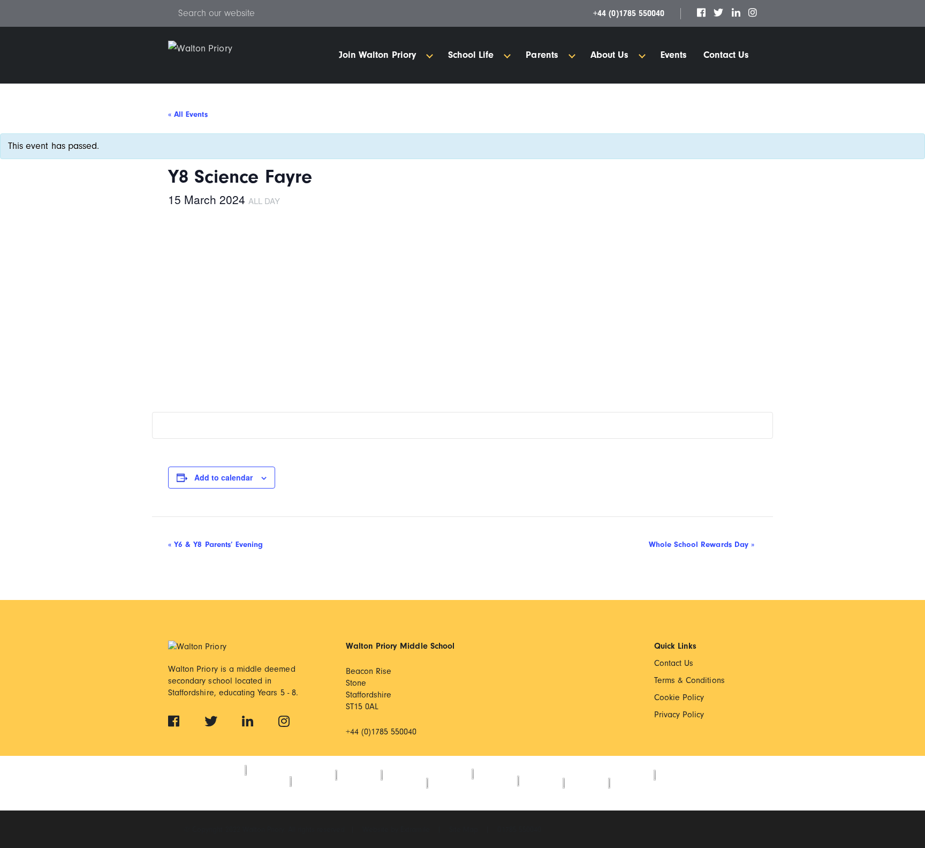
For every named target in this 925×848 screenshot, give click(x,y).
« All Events (188, 114)
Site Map (464, 829)
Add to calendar (223, 477)
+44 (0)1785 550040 (628, 13)
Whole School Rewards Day (701, 544)
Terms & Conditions (689, 680)
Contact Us (674, 663)
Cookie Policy (679, 697)
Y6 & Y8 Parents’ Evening (215, 544)
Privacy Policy (679, 714)
